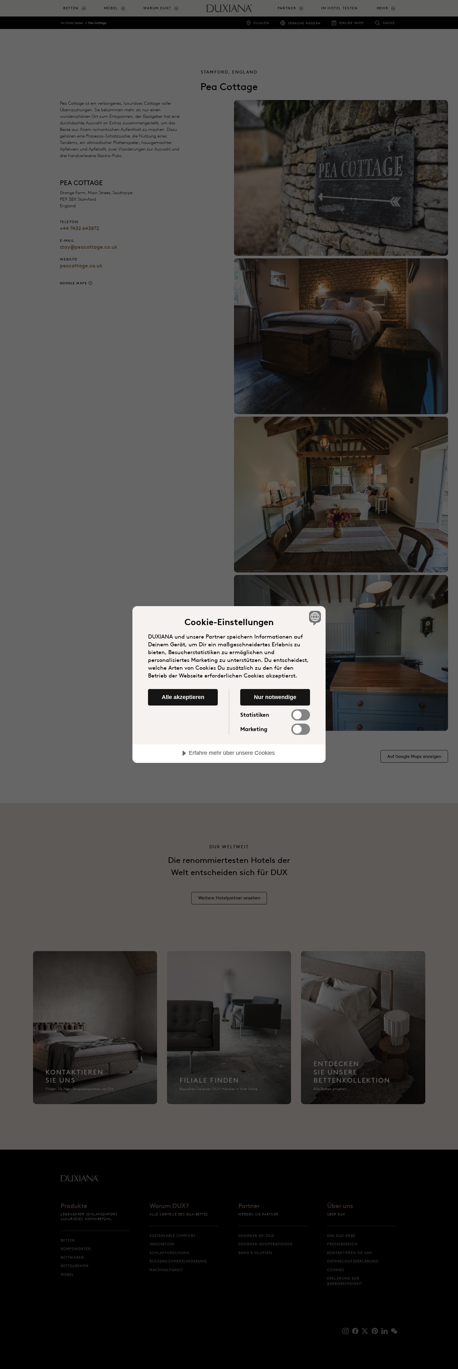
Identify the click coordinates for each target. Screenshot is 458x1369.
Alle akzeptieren (183, 697)
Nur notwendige (275, 697)
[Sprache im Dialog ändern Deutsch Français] (314, 617)
